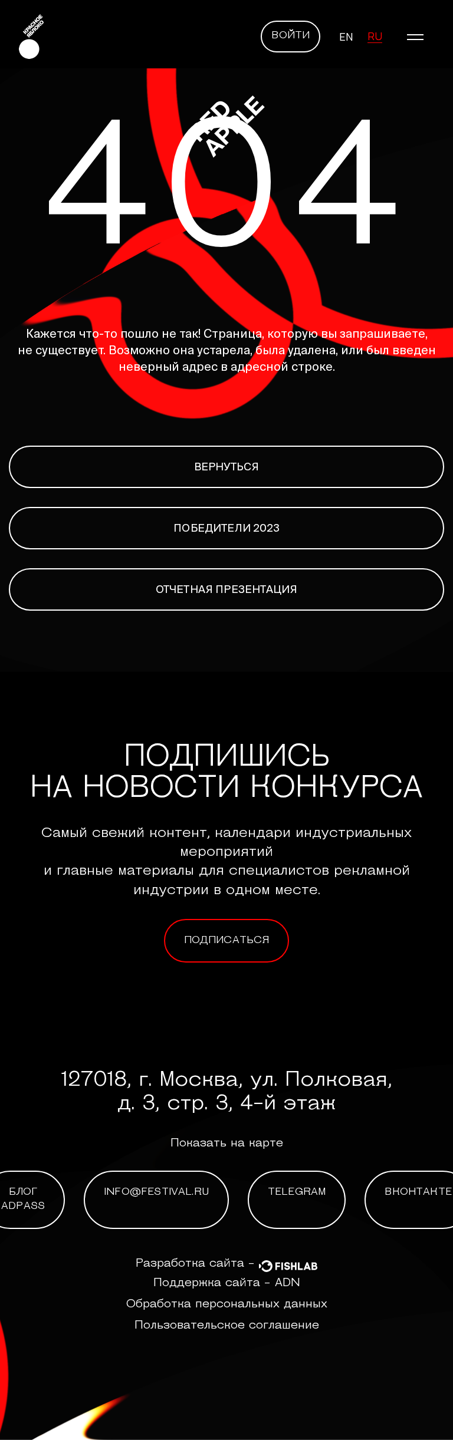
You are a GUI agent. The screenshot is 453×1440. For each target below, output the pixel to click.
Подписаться (227, 940)
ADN (287, 1283)
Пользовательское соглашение (226, 1326)
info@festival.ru (156, 1192)
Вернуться (227, 466)
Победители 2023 (226, 528)
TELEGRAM (297, 1192)
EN (346, 36)
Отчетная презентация (227, 589)
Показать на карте (226, 1143)
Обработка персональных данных (226, 1304)
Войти (290, 36)
